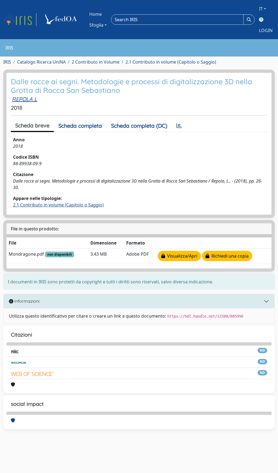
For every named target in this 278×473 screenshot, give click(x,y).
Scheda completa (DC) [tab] (139, 125)
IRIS (7, 62)
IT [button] (261, 9)
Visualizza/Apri (181, 256)
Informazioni (26, 301)
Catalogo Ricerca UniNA (41, 62)
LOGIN (266, 30)
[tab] (179, 125)
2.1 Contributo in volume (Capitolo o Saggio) (170, 62)
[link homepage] (19, 19)
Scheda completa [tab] (80, 125)
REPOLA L (24, 99)
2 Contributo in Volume (95, 62)
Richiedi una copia (229, 256)
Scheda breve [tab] (32, 125)
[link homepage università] (62, 19)
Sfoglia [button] (96, 25)
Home (95, 14)
